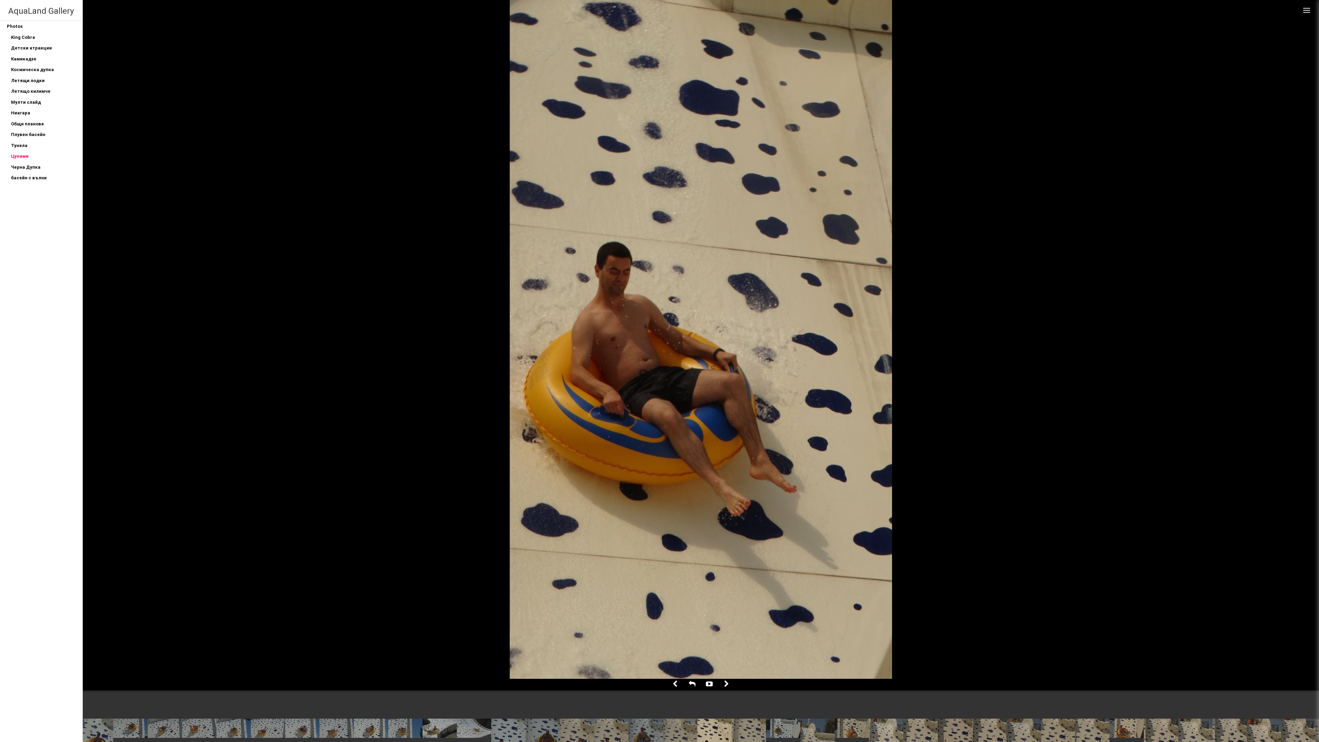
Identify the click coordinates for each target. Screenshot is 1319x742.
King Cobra (23, 37)
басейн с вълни (29, 178)
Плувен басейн (28, 134)
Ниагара (20, 113)
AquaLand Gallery (41, 11)
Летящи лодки (28, 80)
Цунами (20, 156)
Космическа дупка (32, 69)
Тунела (19, 145)
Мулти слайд (26, 102)
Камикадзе (23, 59)
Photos (15, 26)
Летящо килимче (30, 91)
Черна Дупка (26, 167)
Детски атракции (31, 48)
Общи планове (27, 124)
